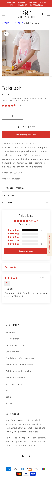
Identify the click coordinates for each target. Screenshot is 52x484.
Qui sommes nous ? (15, 345)
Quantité (5, 110)
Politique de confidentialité (18, 371)
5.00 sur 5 (33, 221)
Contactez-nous (13, 351)
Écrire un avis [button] (26, 250)
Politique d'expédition (16, 377)
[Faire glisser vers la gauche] (19, 82)
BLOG (8, 397)
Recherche (10, 332)
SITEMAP (10, 403)
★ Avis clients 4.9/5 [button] (49, 244)
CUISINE (18, 23)
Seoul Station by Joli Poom (28, 479)
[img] (11, 278)
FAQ (7, 390)
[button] (3, 14)
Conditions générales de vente (20, 358)
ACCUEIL (6, 23)
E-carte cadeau (12, 338)
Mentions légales (14, 384)
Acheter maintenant (26, 134)
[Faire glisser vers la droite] (32, 82)
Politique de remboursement (19, 364)
